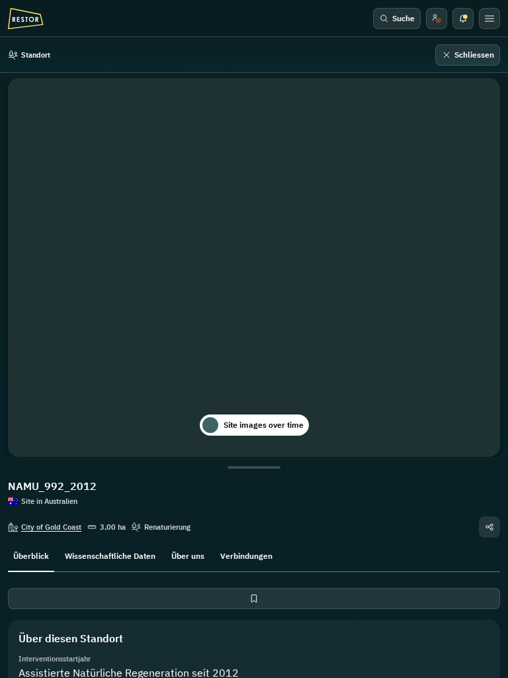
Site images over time (264, 425)
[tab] (31, 555)
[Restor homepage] (26, 18)
